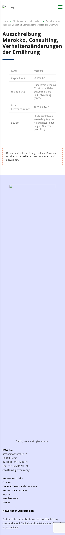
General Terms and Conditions (19, 486)
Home (5, 21)
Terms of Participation (15, 490)
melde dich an (29, 156)
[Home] (9, 6)
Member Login (10, 498)
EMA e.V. (27, 441)
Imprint (6, 494)
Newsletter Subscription (18, 510)
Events (6, 502)
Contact (6, 482)
